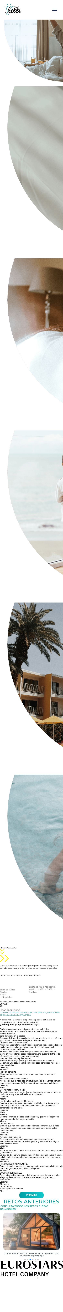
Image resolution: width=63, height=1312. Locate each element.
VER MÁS (31, 1195)
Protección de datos (28, 1278)
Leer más (4, 1067)
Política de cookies (46, 1278)
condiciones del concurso (24, 997)
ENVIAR (3, 1004)
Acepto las (19, 998)
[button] (25, 1259)
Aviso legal (12, 1278)
